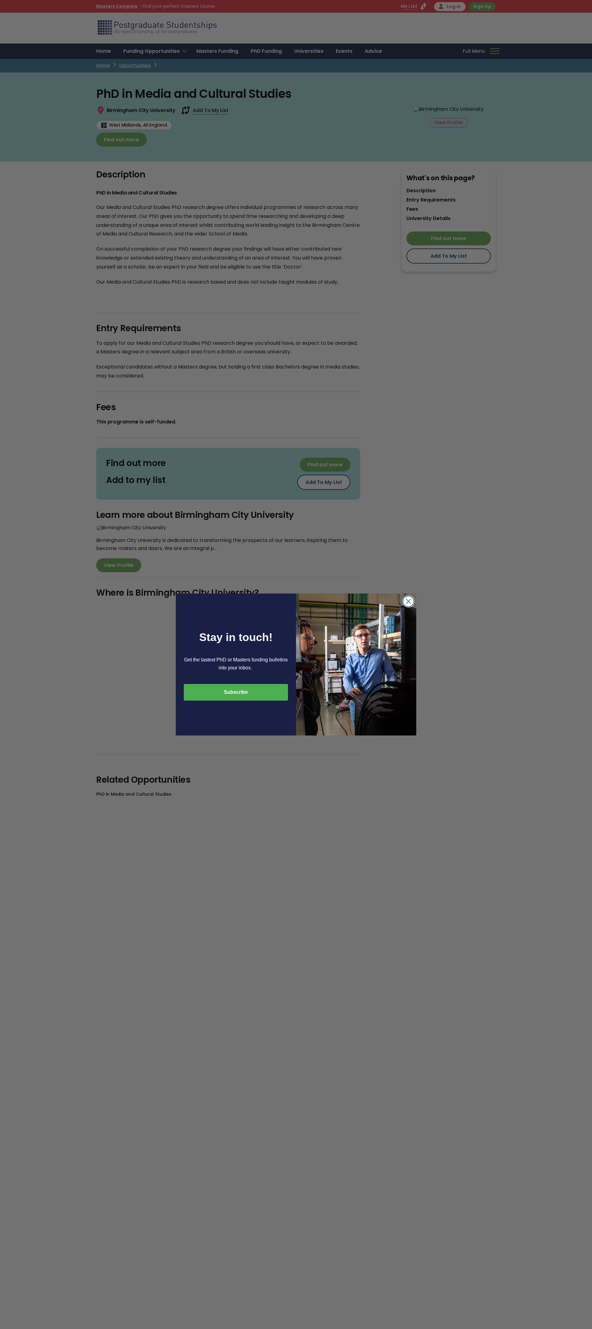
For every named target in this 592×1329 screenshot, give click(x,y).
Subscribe (236, 692)
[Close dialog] (408, 601)
